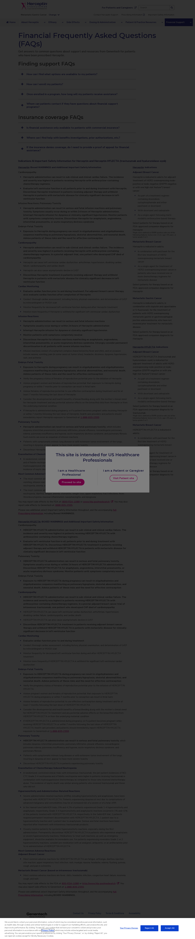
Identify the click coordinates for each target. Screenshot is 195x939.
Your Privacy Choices (129, 928)
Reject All (149, 928)
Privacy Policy (48, 930)
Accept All (169, 928)
